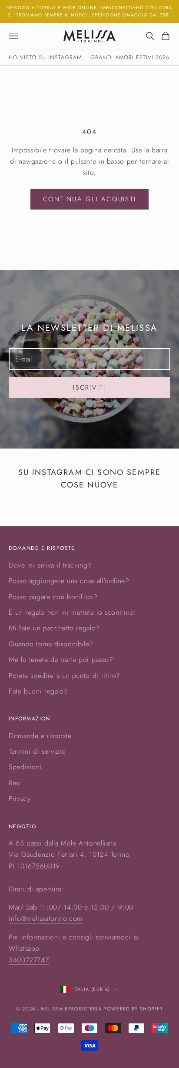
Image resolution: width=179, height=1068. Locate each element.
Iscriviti (89, 387)
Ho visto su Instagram (45, 57)
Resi (15, 783)
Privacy (19, 798)
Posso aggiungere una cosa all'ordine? (69, 581)
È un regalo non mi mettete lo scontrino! (72, 612)
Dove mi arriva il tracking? (50, 565)
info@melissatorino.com (46, 918)
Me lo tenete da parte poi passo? (61, 660)
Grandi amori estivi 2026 (129, 57)
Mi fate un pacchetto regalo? (54, 628)
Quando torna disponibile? (51, 644)
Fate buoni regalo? (38, 691)
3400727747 (29, 960)
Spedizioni (25, 767)
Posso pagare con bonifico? (53, 597)
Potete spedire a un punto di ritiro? (64, 676)
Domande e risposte (40, 736)
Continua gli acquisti (89, 199)
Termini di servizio (37, 751)
